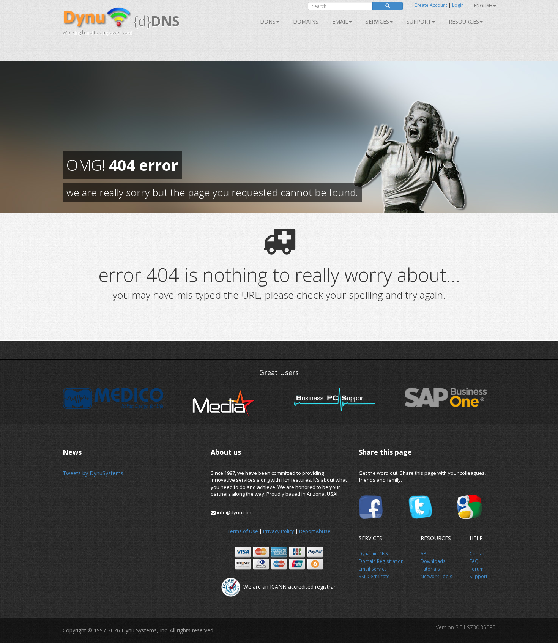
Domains (305, 21)
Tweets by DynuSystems (93, 473)
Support (419, 21)
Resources (464, 21)
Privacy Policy (278, 531)
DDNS (268, 21)
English (483, 5)
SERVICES (377, 21)
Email (340, 21)
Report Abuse (315, 531)
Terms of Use (242, 531)
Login (458, 5)
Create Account (430, 5)
